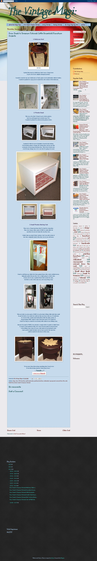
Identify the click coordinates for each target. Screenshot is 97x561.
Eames (82, 232)
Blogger (62, 558)
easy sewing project (78, 234)
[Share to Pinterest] (40, 378)
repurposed (53, 381)
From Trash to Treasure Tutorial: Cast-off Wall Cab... (22, 499)
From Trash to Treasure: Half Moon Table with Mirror (84, 183)
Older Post (66, 430)
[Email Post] (32, 378)
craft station (87, 230)
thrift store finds (13, 382)
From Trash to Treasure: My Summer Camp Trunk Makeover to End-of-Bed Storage (84, 98)
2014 (10, 467)
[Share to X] (38, 378)
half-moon (87, 241)
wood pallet (75, 282)
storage (75, 269)
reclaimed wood (78, 257)
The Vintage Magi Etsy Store (71, 25)
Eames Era (87, 232)
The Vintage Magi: (41, 11)
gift (27, 381)
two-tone (75, 279)
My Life (87, 252)
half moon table (80, 241)
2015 (10, 464)
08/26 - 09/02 (14, 471)
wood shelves (82, 282)
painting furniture (38, 381)
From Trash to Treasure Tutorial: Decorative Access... (23, 490)
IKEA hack (79, 245)
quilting (86, 256)
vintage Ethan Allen (84, 281)
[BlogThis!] (36, 378)
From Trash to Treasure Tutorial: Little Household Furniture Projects (84, 171)
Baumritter (75, 228)
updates (88, 279)
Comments (78, 42)
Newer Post (11, 430)
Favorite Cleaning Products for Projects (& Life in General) (83, 210)
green (85, 239)
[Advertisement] (84, 55)
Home (39, 430)
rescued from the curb (61, 381)
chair (81, 228)
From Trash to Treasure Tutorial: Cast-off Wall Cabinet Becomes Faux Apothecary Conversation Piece (80, 85)
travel (85, 275)
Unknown (77, 74)
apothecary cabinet (77, 226)
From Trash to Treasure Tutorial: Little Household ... (22, 492)
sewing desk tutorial (86, 267)
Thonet (80, 269)
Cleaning (82, 230)
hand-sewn (75, 243)
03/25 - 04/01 (13, 481)
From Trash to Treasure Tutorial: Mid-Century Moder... (23, 497)
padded (74, 254)
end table (86, 234)
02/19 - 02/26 (13, 483)
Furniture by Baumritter (81, 238)
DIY (19, 381)
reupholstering (76, 268)
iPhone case (75, 247)
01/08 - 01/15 (13, 502)
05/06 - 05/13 (13, 476)
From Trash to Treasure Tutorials (31, 25)
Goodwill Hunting (78, 239)
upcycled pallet (82, 279)
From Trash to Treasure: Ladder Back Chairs (83, 144)
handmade (30, 381)
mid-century (86, 250)
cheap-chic (15, 381)
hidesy (52, 558)
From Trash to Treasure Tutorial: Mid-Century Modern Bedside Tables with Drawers (84, 196)
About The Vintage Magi (15, 25)
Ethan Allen (76, 236)
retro (86, 266)
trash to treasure (22, 382)
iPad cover (86, 245)
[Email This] (35, 378)
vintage (76, 281)
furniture (23, 381)
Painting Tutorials (57, 25)
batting (86, 226)
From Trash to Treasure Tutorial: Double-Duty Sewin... (23, 494)
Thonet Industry (86, 269)
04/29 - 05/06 (14, 478)
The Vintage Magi (79, 71)
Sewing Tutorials (46, 25)
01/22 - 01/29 (13, 485)
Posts (76, 39)
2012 (10, 469)
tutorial (28, 382)
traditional (79, 273)
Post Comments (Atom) (19, 433)
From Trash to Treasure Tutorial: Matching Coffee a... (23, 487)
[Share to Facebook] (39, 378)
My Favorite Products (79, 252)
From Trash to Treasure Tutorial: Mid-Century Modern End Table (84, 157)
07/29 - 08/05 (14, 473)
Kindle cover (82, 247)
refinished (46, 381)
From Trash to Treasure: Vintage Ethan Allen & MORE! (84, 111)
